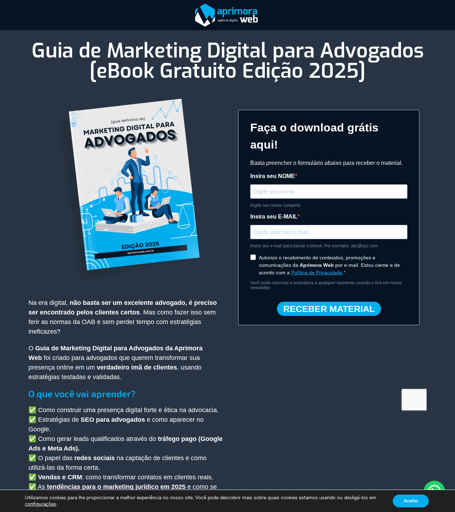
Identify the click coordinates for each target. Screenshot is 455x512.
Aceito (410, 500)
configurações (40, 504)
